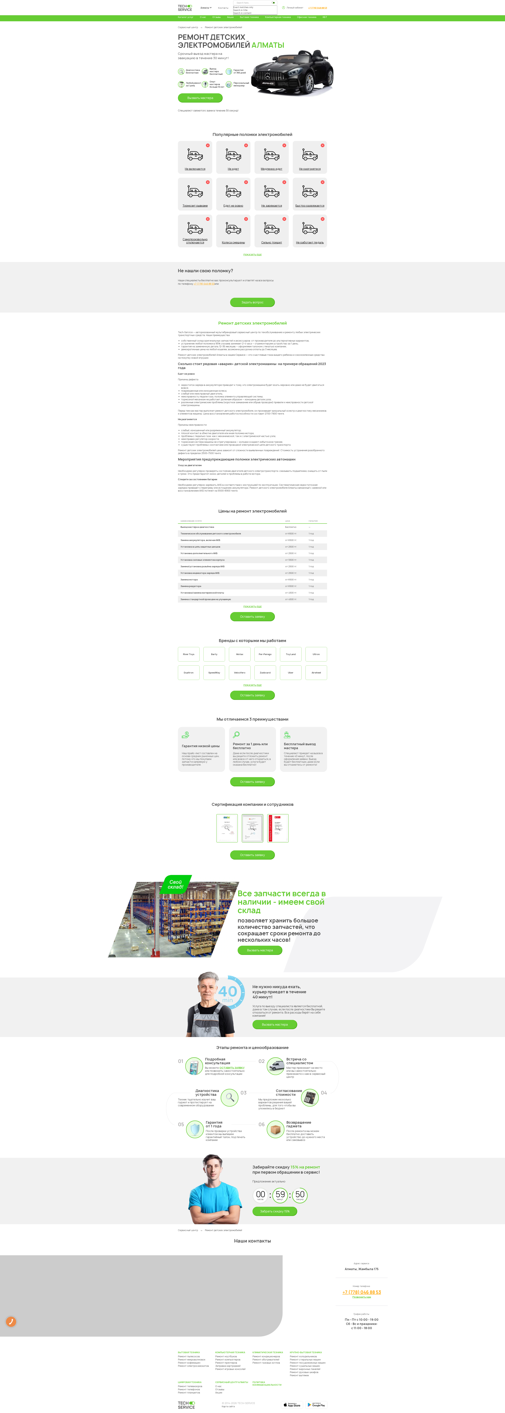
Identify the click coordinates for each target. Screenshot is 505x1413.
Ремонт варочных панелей (305, 1369)
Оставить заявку (252, 617)
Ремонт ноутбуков (226, 1356)
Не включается (195, 169)
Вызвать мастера (200, 98)
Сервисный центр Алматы (231, 1382)
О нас (203, 17)
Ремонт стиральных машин (305, 1359)
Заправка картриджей (228, 1365)
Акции (230, 17)
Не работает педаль (310, 242)
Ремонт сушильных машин (305, 1365)
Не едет (233, 169)
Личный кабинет (295, 7)
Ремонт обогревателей (265, 1359)
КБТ (325, 17)
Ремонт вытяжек (299, 1375)
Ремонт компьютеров (227, 1359)
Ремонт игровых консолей (230, 1369)
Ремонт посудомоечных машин (307, 1362)
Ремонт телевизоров (190, 1386)
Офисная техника (306, 17)
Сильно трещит (271, 242)
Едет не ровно (233, 205)
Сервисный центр (188, 27)
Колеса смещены (233, 242)
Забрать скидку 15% (275, 1211)
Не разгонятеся (310, 169)
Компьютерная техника (278, 17)
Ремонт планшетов (189, 1392)
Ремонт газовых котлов (266, 1362)
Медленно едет (271, 169)
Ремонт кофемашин (189, 1362)
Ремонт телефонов (189, 1389)
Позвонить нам (361, 1297)
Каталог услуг (185, 17)
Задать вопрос (252, 302)
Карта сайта (228, 1406)
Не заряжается (271, 205)
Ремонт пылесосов (189, 1356)
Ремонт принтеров (226, 1362)
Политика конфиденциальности (266, 1383)
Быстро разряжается (310, 205)
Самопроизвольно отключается (195, 241)
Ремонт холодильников (303, 1356)
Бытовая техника (249, 17)
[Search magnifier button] (273, 2)
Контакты (223, 7)
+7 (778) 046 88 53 (317, 7)
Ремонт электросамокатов (193, 1365)
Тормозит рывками (195, 205)
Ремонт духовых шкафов (304, 1372)
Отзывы (216, 17)
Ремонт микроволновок (191, 1359)
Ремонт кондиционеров (266, 1356)
